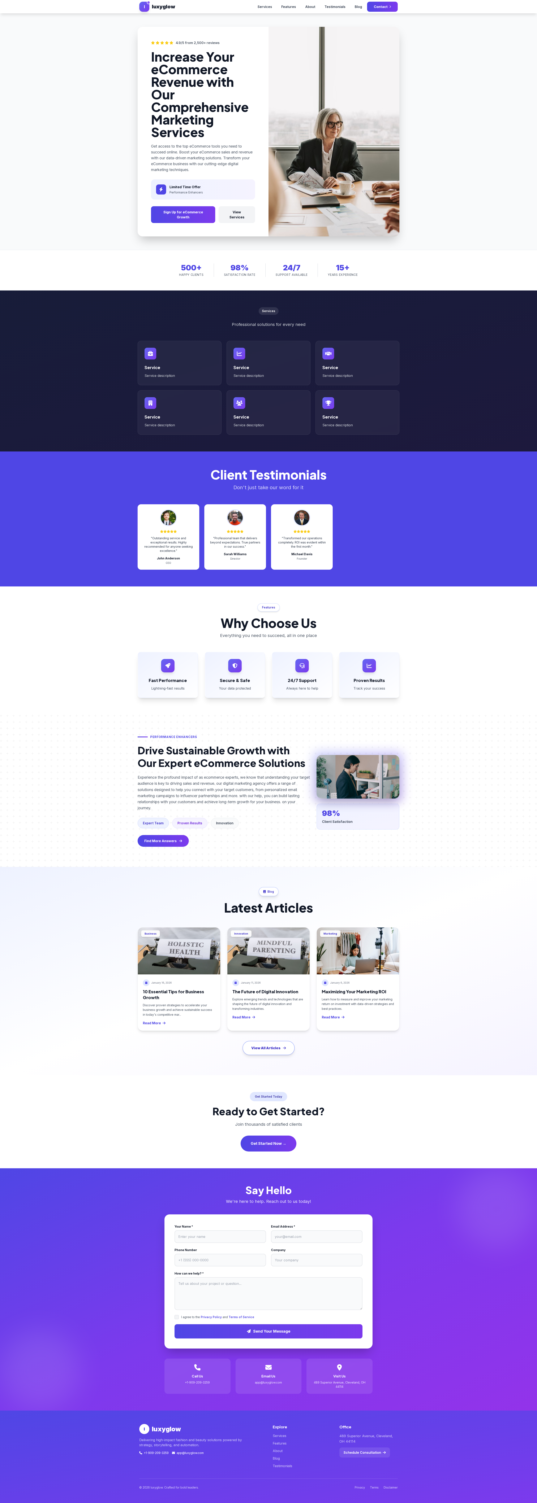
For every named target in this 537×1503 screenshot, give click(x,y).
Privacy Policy (211, 1317)
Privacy (360, 1487)
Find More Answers (160, 841)
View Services (236, 214)
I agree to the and (217, 1317)
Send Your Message (271, 1331)
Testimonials (335, 7)
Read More (152, 1023)
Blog (358, 7)
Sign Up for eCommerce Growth (183, 214)
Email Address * (283, 1226)
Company (278, 1250)
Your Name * (184, 1226)
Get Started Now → (268, 1143)
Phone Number (186, 1250)
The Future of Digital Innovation (265, 991)
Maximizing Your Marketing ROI (354, 991)
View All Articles (265, 1048)
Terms (374, 1487)
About (310, 7)
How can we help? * (189, 1273)
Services (265, 7)
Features (288, 7)
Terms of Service (241, 1317)
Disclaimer (391, 1487)
